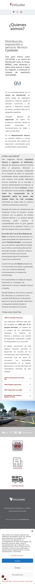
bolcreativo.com (24, 519)
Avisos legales (29, 581)
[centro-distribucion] (17, 426)
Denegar (17, 568)
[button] (32, 531)
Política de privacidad (18, 581)
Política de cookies (7, 581)
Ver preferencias (17, 575)
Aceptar (17, 561)
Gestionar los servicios (17, 555)
